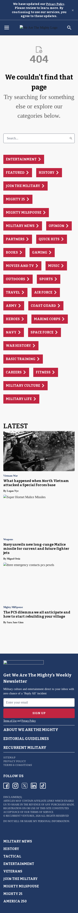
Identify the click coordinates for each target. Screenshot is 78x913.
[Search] (71, 138)
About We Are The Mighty (30, 729)
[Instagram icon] (15, 786)
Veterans (12, 871)
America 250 (15, 901)
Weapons (8, 539)
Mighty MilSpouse (13, 607)
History (11, 849)
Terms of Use (10, 720)
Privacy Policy (55, 4)
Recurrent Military (24, 747)
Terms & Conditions (17, 765)
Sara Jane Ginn (15, 622)
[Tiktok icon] (43, 786)
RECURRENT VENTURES (20, 815)
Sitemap (9, 757)
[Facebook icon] (6, 786)
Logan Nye (13, 490)
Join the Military (20, 879)
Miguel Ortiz (13, 558)
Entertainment (18, 864)
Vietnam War (10, 475)
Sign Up (39, 713)
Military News (17, 841)
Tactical (12, 856)
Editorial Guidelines (26, 738)
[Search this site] (69, 28)
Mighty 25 (12, 894)
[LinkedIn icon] (34, 786)
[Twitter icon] (24, 786)
